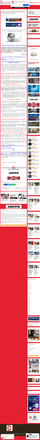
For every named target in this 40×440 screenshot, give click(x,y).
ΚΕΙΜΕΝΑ (32, 3)
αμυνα (29, 283)
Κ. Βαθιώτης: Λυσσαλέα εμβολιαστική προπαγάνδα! (30, 187)
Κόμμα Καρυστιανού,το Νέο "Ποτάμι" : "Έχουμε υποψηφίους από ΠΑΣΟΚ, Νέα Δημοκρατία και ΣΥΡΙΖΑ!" (36, 271)
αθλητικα (29, 282)
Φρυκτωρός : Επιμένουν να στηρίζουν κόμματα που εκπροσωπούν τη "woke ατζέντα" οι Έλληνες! (36, 247)
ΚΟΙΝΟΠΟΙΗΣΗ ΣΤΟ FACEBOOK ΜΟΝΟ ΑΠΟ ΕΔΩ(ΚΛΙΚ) (8, 162)
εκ (28, 291)
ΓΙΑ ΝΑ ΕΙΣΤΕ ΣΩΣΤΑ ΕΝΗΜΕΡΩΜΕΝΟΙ (14, 169)
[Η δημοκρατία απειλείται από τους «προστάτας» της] (30, 168)
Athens (30, 10)
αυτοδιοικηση (29, 287)
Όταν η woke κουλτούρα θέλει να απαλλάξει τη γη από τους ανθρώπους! (22, 200)
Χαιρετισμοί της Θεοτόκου (16, 433)
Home (10, 3)
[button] (38, 3)
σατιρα (28, 307)
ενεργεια (29, 295)
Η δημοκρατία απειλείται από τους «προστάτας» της (4, 200)
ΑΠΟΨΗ (11, 433)
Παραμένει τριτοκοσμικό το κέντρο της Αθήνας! (36, 232)
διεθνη (29, 290)
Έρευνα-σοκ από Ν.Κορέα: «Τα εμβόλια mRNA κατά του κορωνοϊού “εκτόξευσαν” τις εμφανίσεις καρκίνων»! (33, 63)
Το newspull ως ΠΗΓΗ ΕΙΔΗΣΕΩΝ (23, 433)
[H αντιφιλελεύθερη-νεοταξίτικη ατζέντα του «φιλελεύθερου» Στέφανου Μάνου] (30, 172)
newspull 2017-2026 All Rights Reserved (15, 434)
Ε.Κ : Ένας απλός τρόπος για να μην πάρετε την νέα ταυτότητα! (30, 256)
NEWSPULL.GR (3, 3)
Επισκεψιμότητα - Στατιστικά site (32, 433)
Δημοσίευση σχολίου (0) (14, 225)
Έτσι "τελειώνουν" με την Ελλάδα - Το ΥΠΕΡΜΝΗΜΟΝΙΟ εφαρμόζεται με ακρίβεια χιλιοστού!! (36, 257)
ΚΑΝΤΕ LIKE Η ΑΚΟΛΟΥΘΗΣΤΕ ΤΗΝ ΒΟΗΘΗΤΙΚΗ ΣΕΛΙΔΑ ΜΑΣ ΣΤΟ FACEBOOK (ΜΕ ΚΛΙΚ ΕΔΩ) (13, 168)
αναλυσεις (29, 286)
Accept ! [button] (3, 437)
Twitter (10, 184)
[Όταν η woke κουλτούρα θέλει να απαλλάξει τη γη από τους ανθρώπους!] (30, 152)
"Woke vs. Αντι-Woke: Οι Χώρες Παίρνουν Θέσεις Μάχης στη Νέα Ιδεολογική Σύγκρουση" (30, 247)
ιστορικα (29, 298)
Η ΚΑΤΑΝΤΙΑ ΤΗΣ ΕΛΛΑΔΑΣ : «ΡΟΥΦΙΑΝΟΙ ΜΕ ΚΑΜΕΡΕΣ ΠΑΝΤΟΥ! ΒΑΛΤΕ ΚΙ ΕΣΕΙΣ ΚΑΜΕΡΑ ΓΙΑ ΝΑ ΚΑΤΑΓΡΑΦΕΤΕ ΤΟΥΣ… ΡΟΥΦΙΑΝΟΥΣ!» (30, 272)
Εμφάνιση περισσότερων (23, 192)
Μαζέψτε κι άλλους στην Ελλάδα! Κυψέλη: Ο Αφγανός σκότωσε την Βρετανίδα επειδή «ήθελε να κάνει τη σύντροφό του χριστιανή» (30, 233)
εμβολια (29, 294)
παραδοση (29, 303)
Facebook (6, 184)
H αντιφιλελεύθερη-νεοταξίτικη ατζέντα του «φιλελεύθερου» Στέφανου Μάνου (13, 200)
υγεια (28, 312)
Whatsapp (14, 184)
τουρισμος (29, 311)
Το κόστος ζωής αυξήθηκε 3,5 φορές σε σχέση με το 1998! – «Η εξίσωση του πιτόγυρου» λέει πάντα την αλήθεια (35, 164)
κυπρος (29, 299)
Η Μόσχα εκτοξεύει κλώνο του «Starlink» (36, 203)
